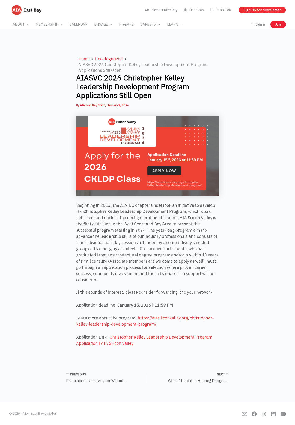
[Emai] (244, 413)
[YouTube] (283, 413)
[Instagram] (263, 413)
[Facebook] (254, 413)
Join (278, 24)
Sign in (260, 24)
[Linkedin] (273, 413)
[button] (26, 24)
